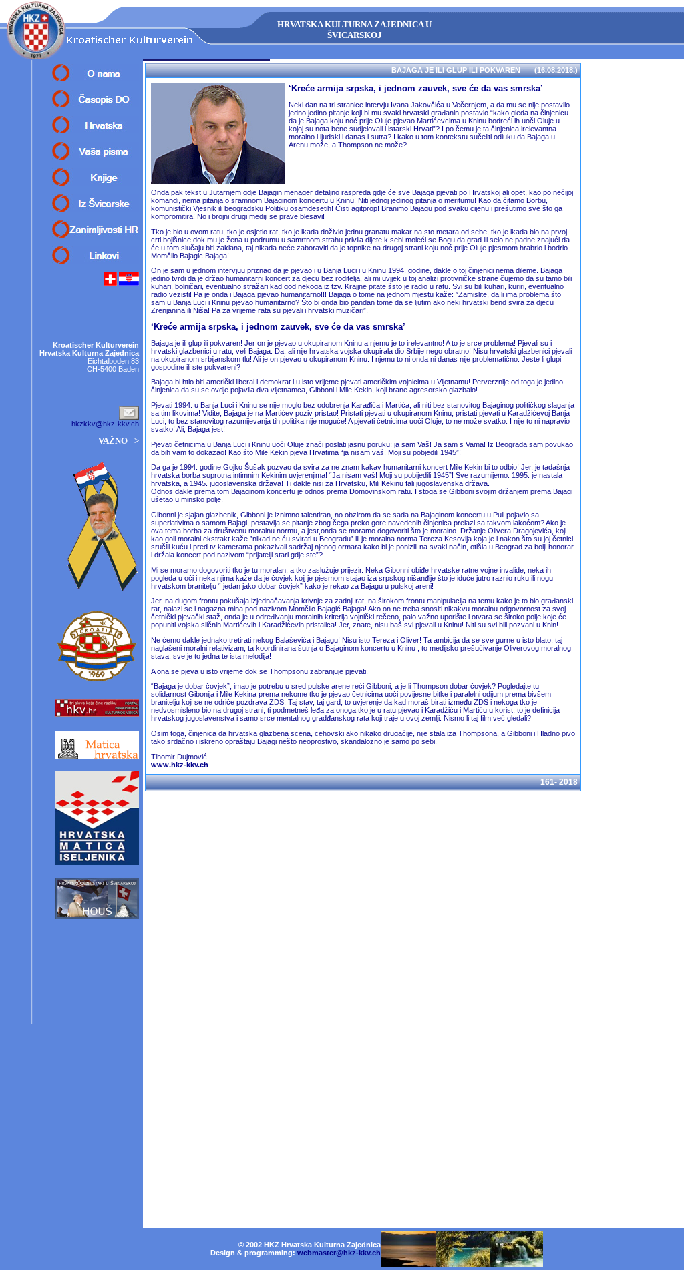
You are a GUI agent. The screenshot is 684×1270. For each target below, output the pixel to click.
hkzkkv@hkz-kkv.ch (105, 424)
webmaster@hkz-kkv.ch (339, 1253)
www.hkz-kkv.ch (179, 765)
